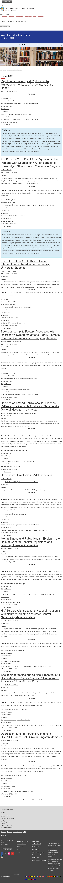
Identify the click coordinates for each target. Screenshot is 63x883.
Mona (34, 16)
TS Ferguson (34, 119)
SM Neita (11, 394)
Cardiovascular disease (8, 461)
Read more (7, 125)
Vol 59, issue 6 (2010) (11, 549)
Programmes (35, 846)
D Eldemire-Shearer (32, 394)
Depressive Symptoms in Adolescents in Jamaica (26, 476)
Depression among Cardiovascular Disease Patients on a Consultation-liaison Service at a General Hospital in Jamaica (30, 406)
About (9, 45)
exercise (3, 318)
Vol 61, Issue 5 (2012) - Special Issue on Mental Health (21, 413)
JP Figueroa (57, 725)
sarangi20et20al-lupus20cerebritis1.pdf (26, 104)
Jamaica (3, 389)
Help (25, 21)
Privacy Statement (5, 876)
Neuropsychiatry (16, 661)
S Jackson (11, 666)
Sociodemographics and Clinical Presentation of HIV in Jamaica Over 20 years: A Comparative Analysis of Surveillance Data (31, 677)
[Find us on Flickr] (9, 854)
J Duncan (3, 725)
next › (33, 799)
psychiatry (11, 114)
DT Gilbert (41, 666)
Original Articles (6, 210)
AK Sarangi (4, 119)
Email (7, 21)
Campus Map (19, 21)
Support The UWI (36, 855)
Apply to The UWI (36, 844)
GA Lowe (26, 119)
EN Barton (48, 666)
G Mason (24, 323)
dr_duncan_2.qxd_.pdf (20, 709)
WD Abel (17, 394)
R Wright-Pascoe (26, 666)
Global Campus (19, 16)
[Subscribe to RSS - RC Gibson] (1, 803)
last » (40, 799)
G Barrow (37, 725)
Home (2, 45)
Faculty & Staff (20, 846)
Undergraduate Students (23, 841)
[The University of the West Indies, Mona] (17, 7)
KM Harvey (22, 725)
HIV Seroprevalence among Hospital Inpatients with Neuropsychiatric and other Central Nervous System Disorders (30, 613)
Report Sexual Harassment (39, 860)
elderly (8, 389)
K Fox (46, 530)
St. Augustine (28, 16)
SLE (30, 114)
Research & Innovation (38, 852)
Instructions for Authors (22, 45)
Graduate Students (21, 844)
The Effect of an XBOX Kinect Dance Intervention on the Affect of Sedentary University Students (25, 264)
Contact (53, 45)
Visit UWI (3, 21)
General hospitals (26, 594)
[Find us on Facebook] (2, 854)
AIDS (5, 661)
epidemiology (13, 720)
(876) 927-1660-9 (7, 848)
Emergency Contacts (6, 832)
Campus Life (35, 849)
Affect (8, 318)
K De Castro (12, 119)
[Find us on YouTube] (12, 854)
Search (45, 45)
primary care (22, 216)
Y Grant (9, 725)
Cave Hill (4, 16)
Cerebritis (4, 114)
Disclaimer (16, 874)
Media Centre (35, 857)
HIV (2, 661)
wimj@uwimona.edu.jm (7, 827)
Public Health (13, 216)
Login (61, 45)
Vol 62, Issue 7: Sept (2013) (13, 342)
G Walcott (11, 221)
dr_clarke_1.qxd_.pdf (20, 775)
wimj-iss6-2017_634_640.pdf (22, 307)
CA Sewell (35, 530)
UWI (1, 70)
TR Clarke (16, 725)
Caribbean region (24, 389)
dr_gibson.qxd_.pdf (19, 584)
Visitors (18, 852)
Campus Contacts (17, 832)
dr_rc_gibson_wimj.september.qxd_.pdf (25, 379)
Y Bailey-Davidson (12, 530)
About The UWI (36, 841)
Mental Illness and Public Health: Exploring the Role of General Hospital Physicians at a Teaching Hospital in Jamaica (30, 541)
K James (23, 394)
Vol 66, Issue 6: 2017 (11, 271)
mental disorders (15, 594)
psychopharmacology (21, 114)
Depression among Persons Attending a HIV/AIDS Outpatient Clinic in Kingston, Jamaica (31, 735)
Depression (4, 216)
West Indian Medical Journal (14, 70)
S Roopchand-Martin (14, 323)
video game (14, 318)
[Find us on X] (5, 854)
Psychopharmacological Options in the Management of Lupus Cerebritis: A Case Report (27, 84)
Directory (12, 21)
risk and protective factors (30, 525)
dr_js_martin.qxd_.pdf (20, 451)
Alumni (18, 849)
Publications (36, 45)
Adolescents (10, 525)
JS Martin (3, 466)
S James (41, 530)
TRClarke (34, 666)
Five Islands (11, 16)
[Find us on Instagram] (2, 857)
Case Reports (5, 109)
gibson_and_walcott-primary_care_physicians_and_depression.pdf (34, 205)
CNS (9, 661)
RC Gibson (19, 119)
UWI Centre (40, 16)
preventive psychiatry (39, 594)
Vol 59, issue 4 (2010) (11, 621)
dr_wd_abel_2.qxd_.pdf (20, 514)
